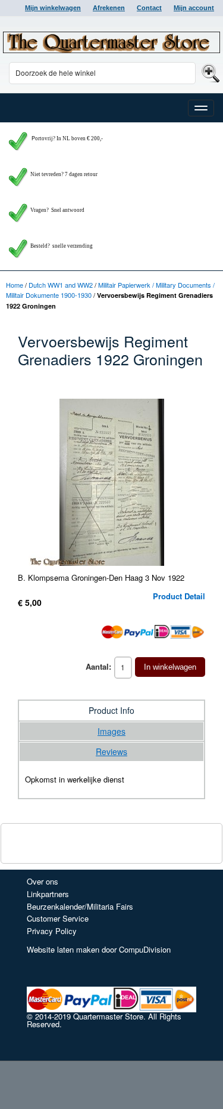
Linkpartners (48, 893)
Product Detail (179, 596)
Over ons (42, 881)
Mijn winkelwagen (53, 7)
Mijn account (194, 7)
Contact (149, 7)
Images (111, 731)
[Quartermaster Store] (111, 43)
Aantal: (98, 666)
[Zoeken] (209, 72)
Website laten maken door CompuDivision (99, 949)
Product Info (111, 710)
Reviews (111, 751)
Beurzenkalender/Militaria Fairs (80, 906)
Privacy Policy (52, 931)
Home (14, 284)
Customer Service (58, 918)
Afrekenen (109, 7)
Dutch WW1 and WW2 (61, 284)
